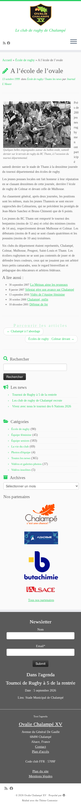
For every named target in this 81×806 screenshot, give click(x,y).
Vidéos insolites (21, 469)
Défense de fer (38, 304)
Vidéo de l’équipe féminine (47, 294)
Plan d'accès (40, 751)
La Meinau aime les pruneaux (49, 284)
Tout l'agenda (40, 716)
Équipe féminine (21, 434)
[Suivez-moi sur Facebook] (9, 43)
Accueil (7, 60)
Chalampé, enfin (37, 299)
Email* (40, 646)
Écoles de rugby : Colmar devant (51, 339)
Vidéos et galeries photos (26, 464)
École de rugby (25, 60)
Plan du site (40, 771)
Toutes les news (53, 79)
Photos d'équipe (21, 452)
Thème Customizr (48, 800)
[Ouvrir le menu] (73, 42)
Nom (40, 629)
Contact (40, 746)
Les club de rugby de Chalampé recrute (37, 400)
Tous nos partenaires (41, 600)
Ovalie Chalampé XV (35, 795)
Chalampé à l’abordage (23, 331)
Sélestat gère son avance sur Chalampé (49, 289)
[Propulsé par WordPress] (63, 794)
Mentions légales (40, 776)
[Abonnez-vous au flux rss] (5, 43)
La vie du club (20, 446)
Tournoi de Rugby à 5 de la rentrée (34, 394)
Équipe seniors (20, 440)
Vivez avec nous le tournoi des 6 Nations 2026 (41, 406)
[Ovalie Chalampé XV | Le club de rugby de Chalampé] (40, 14)
